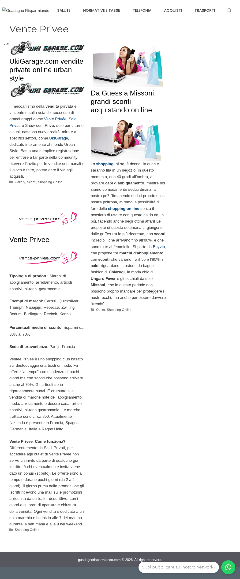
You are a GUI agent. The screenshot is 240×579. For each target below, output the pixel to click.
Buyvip (159, 247)
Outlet (100, 309)
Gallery (20, 182)
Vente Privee (29, 239)
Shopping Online (50, 182)
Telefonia (142, 10)
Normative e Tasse (101, 10)
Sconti (31, 182)
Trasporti (205, 10)
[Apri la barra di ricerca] (229, 10)
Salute (64, 10)
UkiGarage (58, 138)
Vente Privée (55, 119)
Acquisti (173, 10)
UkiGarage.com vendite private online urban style (46, 69)
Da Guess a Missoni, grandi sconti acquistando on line (123, 101)
